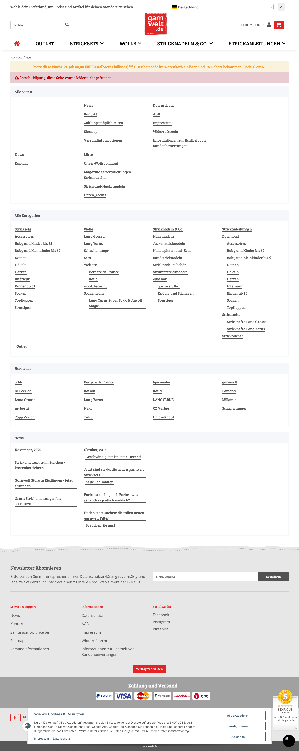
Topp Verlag (25, 417)
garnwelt (229, 382)
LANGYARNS (163, 399)
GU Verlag (23, 390)
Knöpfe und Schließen (176, 293)
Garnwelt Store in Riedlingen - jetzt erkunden (44, 483)
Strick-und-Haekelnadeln (104, 186)
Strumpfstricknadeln (170, 271)
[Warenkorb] (281, 25)
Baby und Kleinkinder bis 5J (37, 250)
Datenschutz (163, 105)
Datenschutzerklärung (98, 576)
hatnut (89, 390)
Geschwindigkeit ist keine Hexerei (113, 456)
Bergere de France (104, 271)
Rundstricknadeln (167, 257)
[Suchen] (67, 25)
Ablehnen (238, 736)
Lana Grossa (94, 236)
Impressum (162, 122)
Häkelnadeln (163, 236)
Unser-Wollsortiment (101, 163)
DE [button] (257, 24)
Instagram (161, 621)
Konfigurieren (238, 726)
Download (230, 236)
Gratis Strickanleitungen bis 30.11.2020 (38, 501)
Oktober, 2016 (95, 449)
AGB (156, 113)
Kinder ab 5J (25, 286)
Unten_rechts (95, 194)
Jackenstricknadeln (169, 243)
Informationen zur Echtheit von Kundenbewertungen (179, 143)
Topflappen (24, 300)
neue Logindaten (99, 481)
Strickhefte (231, 314)
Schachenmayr (96, 250)
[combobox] (222, 7)
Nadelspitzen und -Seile (172, 250)
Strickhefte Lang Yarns (246, 328)
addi (18, 382)
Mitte (88, 154)
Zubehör (160, 278)
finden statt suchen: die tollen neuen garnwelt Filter (114, 515)
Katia (93, 278)
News (88, 105)
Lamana (229, 390)
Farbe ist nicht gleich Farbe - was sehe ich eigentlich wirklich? (111, 497)
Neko (88, 408)
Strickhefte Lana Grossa (247, 321)
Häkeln (21, 264)
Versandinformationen (103, 140)
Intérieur (22, 278)
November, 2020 (28, 449)
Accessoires (24, 236)
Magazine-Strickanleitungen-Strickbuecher (108, 174)
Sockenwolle (94, 293)
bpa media (161, 382)
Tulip (88, 417)
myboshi (22, 408)
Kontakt (90, 113)
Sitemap (90, 131)
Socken (20, 293)
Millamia (229, 399)
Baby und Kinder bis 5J (33, 243)
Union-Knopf (163, 417)
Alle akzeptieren (238, 715)
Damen (21, 257)
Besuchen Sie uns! (100, 525)
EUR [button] (244, 24)
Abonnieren (273, 577)
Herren (21, 271)
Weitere (90, 264)
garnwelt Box (169, 286)
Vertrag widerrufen (149, 669)
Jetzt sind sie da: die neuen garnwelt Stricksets (114, 472)
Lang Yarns (93, 243)
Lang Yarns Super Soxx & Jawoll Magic (115, 303)
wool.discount (95, 286)
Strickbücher (232, 335)
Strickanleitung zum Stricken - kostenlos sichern (40, 465)
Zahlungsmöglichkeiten (103, 122)
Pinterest (160, 629)
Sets (87, 257)
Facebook (161, 614)
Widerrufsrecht (165, 131)
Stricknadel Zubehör (169, 264)
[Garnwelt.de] (155, 24)
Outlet (21, 346)
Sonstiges (23, 307)
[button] (269, 25)
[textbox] (221, 7)
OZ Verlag (161, 408)
